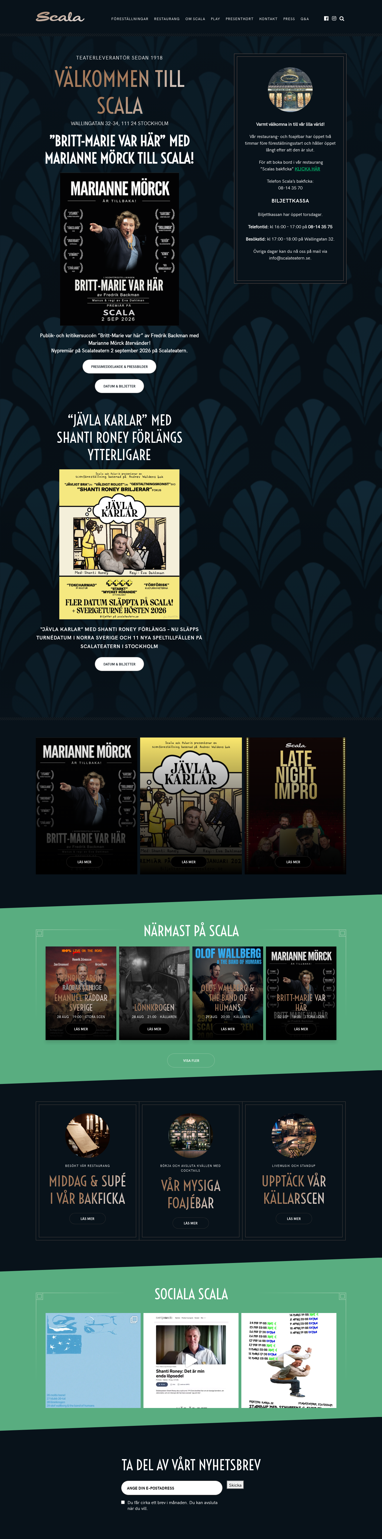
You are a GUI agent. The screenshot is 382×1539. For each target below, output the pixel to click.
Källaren (168, 1016)
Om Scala (195, 18)
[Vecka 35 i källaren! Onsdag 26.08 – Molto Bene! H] (93, 1360)
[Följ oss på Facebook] (325, 18)
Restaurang (167, 18)
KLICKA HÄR (307, 168)
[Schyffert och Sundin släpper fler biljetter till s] (288, 1360)
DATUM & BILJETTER (119, 386)
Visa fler (191, 1060)
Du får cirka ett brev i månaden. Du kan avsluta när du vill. (173, 1505)
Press (289, 18)
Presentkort (240, 18)
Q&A (305, 18)
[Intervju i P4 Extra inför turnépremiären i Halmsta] (191, 1360)
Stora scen (95, 1016)
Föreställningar (129, 18)
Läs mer (84, 862)
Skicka (235, 1485)
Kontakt (268, 18)
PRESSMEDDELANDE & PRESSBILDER (119, 366)
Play (215, 18)
